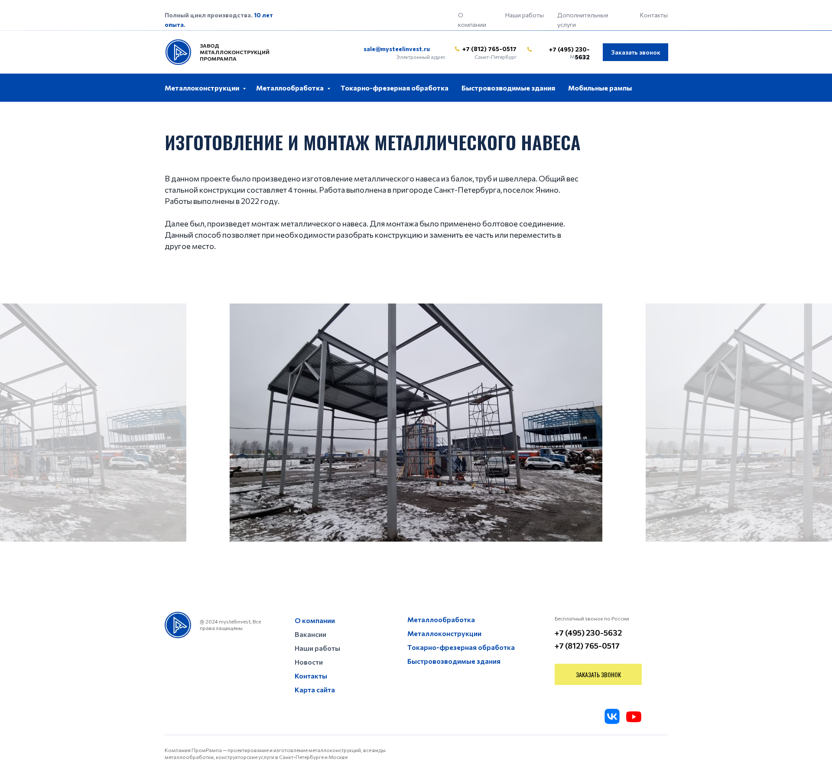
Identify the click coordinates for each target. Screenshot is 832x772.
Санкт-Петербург (495, 57)
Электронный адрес (420, 57)
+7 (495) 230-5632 (588, 632)
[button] (635, 52)
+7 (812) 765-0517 (489, 48)
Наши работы (524, 15)
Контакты (654, 15)
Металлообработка (290, 88)
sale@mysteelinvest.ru (397, 48)
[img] (457, 49)
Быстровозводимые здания (508, 88)
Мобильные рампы (600, 88)
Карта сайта (315, 689)
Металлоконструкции (202, 88)
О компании (315, 620)
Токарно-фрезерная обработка (394, 88)
